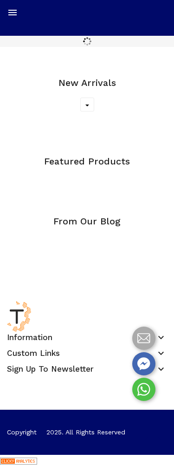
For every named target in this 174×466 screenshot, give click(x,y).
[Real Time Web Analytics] (18, 460)
